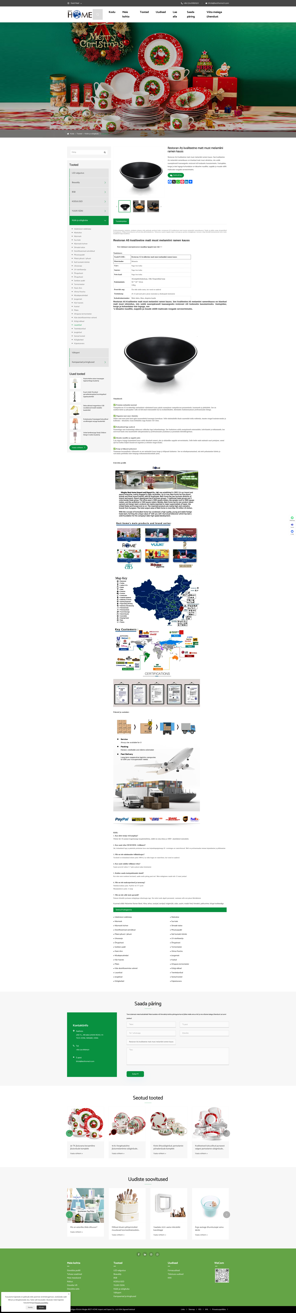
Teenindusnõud (80, 328)
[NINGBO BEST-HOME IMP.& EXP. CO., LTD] (80, 14)
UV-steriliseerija (80, 269)
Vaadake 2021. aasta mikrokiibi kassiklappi (208, 1229)
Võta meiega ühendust (214, 14)
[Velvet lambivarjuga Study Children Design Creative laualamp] (75, 437)
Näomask (77, 236)
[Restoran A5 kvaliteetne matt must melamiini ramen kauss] (124, 206)
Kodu (112, 12)
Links (183, 1309)
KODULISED (77, 201)
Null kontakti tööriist (82, 262)
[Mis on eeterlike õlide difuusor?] (127, 1205)
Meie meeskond (74, 1278)
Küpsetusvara (79, 343)
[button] (69, 1133)
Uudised (161, 12)
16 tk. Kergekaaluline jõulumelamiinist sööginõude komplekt (166, 1147)
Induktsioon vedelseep (82, 229)
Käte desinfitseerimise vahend (85, 317)
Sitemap (192, 1309)
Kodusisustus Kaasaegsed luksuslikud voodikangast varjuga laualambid (95, 420)
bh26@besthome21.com (218, 3)
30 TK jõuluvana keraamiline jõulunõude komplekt (124, 1147)
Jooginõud (78, 332)
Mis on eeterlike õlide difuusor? (125, 1227)
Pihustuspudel (79, 254)
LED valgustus (78, 173)
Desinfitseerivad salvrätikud (84, 251)
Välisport (76, 352)
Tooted (144, 12)
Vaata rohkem (77, 447)
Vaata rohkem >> (76, 1153)
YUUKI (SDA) (77, 211)
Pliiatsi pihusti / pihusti (82, 258)
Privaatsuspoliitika (219, 1309)
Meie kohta (125, 14)
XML (206, 1309)
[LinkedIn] (145, 1254)
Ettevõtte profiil (73, 1270)
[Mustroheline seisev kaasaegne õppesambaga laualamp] (75, 383)
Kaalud (76, 306)
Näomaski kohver (81, 243)
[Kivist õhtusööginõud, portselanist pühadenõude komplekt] (210, 1124)
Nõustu (41, 1307)
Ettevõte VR (72, 1285)
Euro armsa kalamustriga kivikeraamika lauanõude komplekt (85, 1147)
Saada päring (191, 14)
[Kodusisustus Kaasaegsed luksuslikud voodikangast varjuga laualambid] (75, 424)
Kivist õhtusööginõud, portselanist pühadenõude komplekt (210, 1147)
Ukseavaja (78, 265)
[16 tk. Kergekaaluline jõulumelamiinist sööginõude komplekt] (168, 1124)
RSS (199, 1309)
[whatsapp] (157, 1254)
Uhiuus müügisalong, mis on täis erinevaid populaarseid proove (84, 1229)
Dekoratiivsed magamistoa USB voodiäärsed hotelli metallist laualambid (93, 408)
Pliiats (76, 310)
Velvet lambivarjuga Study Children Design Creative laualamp (94, 434)
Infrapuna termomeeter (83, 313)
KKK (170, 1278)
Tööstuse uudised (175, 1274)
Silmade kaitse (79, 247)
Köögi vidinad (79, 321)
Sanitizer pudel (79, 280)
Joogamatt (78, 299)
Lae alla (175, 14)
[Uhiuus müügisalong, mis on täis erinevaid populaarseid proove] (85, 1205)
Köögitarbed (78, 339)
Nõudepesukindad (81, 295)
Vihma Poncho (79, 291)
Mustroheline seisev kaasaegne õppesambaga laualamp (93, 380)
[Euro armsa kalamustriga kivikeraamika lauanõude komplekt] (85, 1124)
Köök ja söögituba (92, 133)
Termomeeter (79, 284)
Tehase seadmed (74, 1274)
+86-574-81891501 (191, 3)
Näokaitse (78, 232)
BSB (74, 192)
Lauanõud (105, 133)
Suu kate (77, 240)
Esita (135, 1074)
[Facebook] (138, 1254)
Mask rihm (78, 288)
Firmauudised (174, 1270)
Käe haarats (78, 302)
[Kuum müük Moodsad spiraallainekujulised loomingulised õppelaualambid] (75, 396)
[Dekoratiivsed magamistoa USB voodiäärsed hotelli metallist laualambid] (75, 410)
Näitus (70, 1281)
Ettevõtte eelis (73, 1289)
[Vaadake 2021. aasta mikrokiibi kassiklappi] (210, 1205)
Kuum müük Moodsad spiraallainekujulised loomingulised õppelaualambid (94, 394)
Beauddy (76, 182)
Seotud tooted (79, 336)
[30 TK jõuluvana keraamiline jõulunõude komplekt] (127, 1124)
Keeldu (30, 1307)
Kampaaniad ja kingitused (83, 362)
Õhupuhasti (78, 273)
